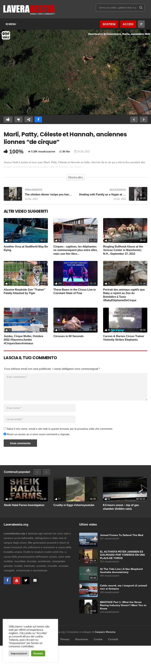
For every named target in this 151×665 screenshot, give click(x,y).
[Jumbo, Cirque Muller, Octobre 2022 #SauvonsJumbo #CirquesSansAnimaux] (26, 320)
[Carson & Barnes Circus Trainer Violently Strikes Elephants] (125, 320)
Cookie (98, 639)
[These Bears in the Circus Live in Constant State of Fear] (75, 273)
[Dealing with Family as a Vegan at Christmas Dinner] (113, 195)
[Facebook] (7, 580)
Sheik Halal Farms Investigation (24, 505)
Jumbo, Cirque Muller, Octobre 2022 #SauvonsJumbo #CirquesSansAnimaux (23, 340)
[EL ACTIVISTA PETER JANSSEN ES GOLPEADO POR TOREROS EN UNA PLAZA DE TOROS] (88, 556)
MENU (12, 24)
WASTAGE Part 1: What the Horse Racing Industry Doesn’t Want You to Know (123, 605)
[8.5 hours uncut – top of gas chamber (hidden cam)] (125, 489)
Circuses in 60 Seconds (68, 336)
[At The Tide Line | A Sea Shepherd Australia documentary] (88, 573)
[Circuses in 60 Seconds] (75, 320)
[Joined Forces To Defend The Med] (88, 539)
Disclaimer (81, 639)
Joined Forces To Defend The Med (121, 535)
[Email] (35, 580)
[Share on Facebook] (38, 119)
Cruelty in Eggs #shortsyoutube (73, 505)
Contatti (113, 639)
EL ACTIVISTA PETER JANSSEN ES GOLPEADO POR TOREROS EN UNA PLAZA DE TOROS (122, 555)
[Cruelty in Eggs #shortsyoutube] (75, 489)
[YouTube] (16, 580)
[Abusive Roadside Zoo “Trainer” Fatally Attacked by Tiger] (26, 273)
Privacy (65, 639)
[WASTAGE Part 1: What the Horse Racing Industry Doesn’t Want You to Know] (88, 606)
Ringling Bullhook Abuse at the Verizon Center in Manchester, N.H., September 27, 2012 (123, 250)
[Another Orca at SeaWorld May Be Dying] (26, 230)
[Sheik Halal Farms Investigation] (26, 489)
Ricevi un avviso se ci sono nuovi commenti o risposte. (38, 434)
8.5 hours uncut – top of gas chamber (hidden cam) (121, 506)
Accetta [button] (38, 653)
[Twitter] (25, 580)
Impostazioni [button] (19, 653)
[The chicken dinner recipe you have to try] (38, 195)
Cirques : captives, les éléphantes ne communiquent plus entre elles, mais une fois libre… (75, 250)
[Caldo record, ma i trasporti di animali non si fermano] (88, 590)
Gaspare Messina (105, 631)
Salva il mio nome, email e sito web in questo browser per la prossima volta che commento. (60, 428)
